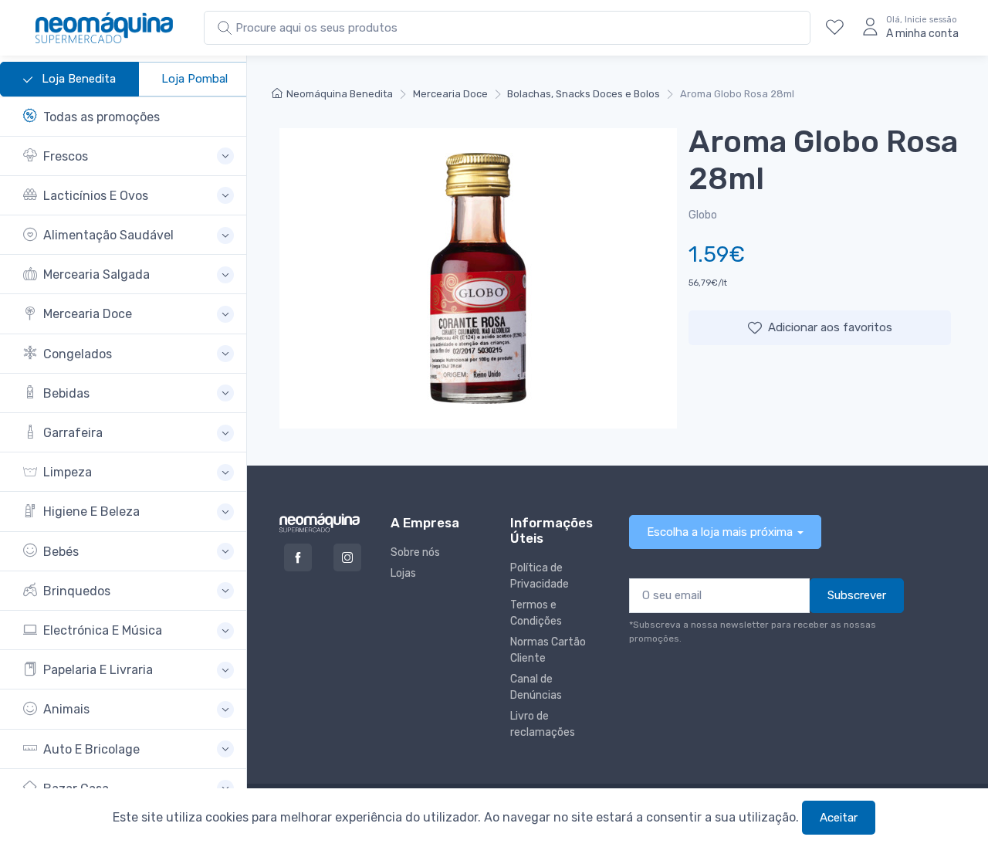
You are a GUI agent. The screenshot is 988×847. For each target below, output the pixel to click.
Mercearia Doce (450, 94)
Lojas (403, 573)
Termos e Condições (536, 613)
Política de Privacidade (539, 576)
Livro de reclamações (542, 724)
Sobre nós (415, 552)
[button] (128, 156)
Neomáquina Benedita (339, 94)
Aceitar (839, 818)
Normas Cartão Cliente (548, 650)
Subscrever (856, 595)
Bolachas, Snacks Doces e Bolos (583, 94)
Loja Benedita (77, 79)
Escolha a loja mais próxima (720, 532)
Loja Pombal (194, 79)
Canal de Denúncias (536, 687)
